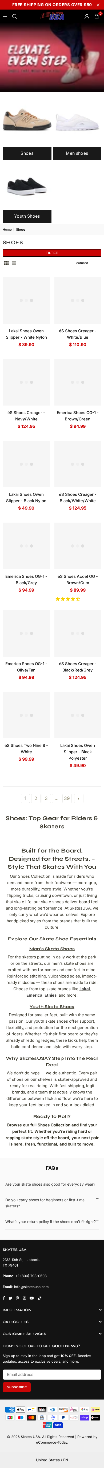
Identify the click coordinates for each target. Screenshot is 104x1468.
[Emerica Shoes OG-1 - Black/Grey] (26, 546)
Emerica (34, 995)
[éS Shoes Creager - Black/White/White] (77, 464)
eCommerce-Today (51, 1442)
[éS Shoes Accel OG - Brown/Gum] (77, 546)
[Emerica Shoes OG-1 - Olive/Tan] (26, 633)
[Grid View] (6, 262)
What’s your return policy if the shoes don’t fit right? (50, 1221)
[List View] (14, 262)
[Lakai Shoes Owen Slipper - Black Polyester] (77, 715)
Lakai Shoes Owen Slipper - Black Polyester (77, 752)
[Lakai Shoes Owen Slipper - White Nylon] (26, 300)
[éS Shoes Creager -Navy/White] (26, 382)
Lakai (84, 988)
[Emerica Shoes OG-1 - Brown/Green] (77, 382)
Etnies (51, 995)
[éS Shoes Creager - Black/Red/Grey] (77, 633)
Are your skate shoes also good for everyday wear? (50, 1184)
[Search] (14, 16)
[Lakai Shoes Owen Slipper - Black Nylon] (26, 464)
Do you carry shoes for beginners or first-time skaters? (45, 1203)
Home (7, 229)
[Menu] (5, 16)
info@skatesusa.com (31, 1287)
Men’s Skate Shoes (52, 948)
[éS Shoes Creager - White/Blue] (77, 300)
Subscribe (17, 1387)
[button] (68, 598)
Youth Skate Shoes (52, 1006)
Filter (52, 253)
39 (67, 798)
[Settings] (87, 16)
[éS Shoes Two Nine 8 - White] (26, 715)
